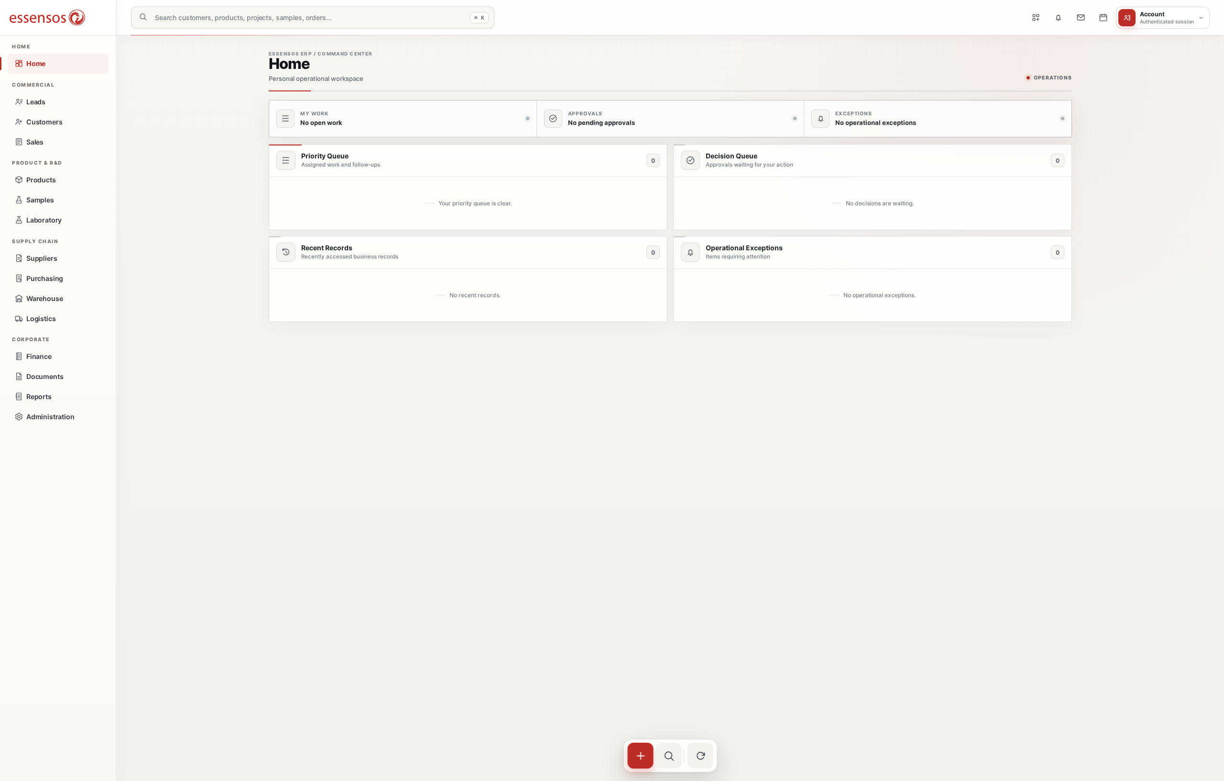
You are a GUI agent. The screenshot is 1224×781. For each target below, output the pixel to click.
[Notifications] (1058, 17)
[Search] (669, 756)
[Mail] (1080, 17)
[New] (641, 756)
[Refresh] (700, 756)
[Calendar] (1103, 17)
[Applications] (1035, 17)
